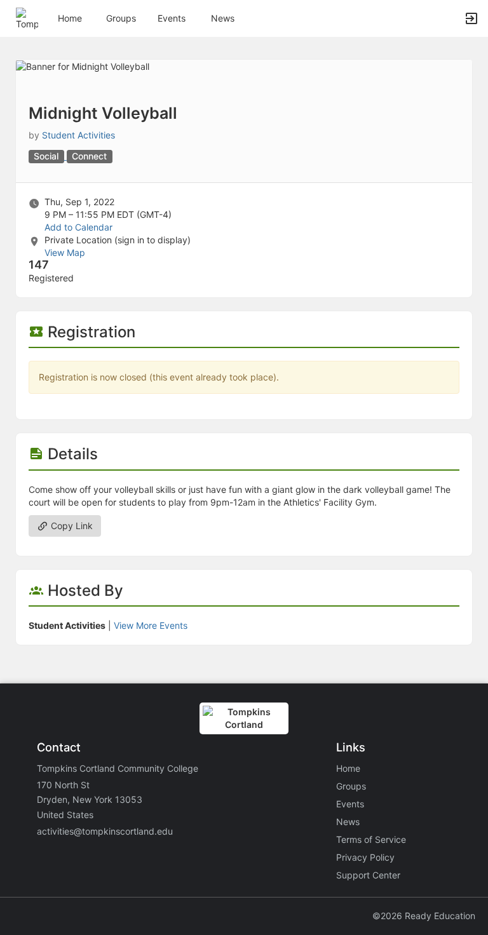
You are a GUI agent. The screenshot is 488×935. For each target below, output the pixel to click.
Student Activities (78, 135)
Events (172, 18)
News (222, 18)
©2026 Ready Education (423, 915)
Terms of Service (371, 839)
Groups (121, 18)
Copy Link (70, 525)
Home (348, 768)
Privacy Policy (365, 857)
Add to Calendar (78, 227)
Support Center (368, 875)
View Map (64, 252)
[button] (27, 17)
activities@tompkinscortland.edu (105, 831)
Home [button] (70, 18)
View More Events (150, 625)
